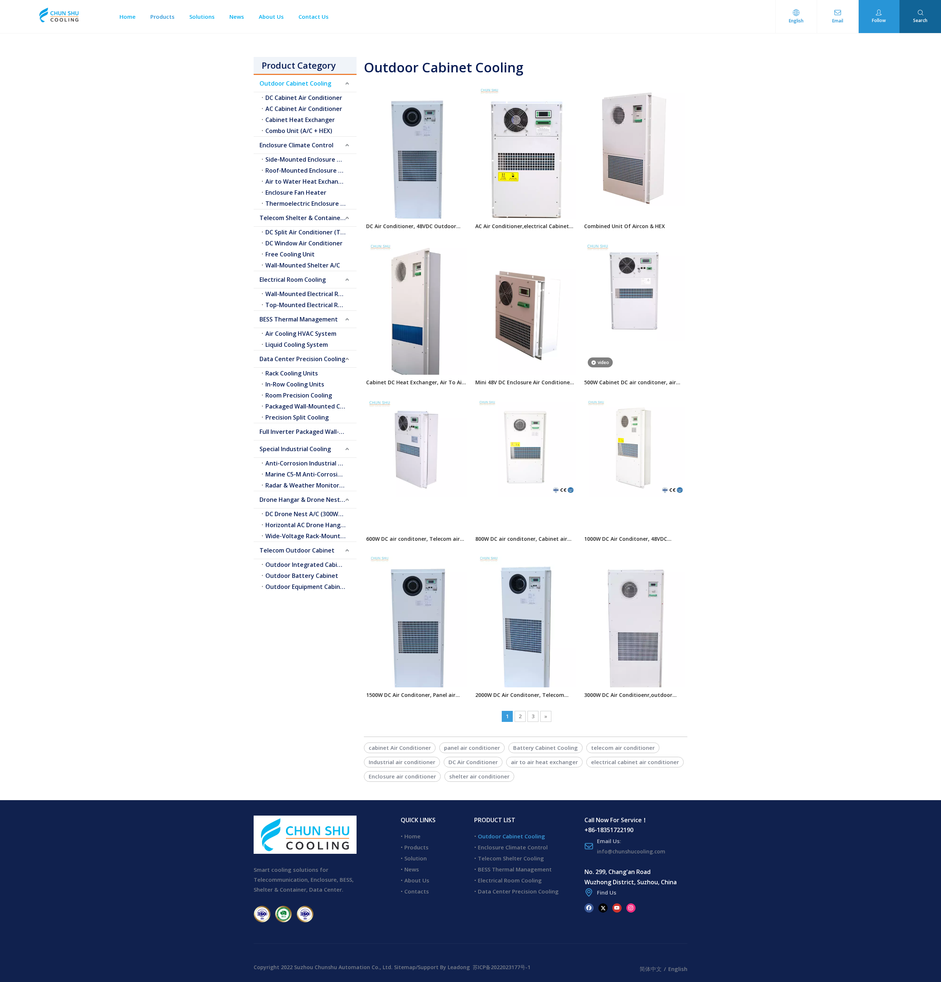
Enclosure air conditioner (402, 776)
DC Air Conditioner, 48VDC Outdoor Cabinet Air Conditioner (411, 226)
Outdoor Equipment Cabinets (307, 587)
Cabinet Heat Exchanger (300, 120)
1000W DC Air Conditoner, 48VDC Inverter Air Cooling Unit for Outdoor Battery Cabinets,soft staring (631, 539)
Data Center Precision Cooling (302, 359)
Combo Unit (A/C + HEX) (298, 131)
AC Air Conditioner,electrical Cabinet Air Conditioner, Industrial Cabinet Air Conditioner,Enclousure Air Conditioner (525, 226)
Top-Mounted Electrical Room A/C (311, 305)
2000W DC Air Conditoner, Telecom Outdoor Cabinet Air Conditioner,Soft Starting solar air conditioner (523, 695)
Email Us (608, 841)
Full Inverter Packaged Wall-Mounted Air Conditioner (308, 432)
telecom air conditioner (623, 747)
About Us (271, 16)
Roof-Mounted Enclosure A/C (306, 170)
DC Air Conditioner (473, 762)
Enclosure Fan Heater (295, 192)
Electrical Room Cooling (293, 280)
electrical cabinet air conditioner (635, 762)
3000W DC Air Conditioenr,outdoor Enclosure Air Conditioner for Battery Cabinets (632, 695)
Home (127, 16)
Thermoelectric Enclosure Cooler (311, 203)
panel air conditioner (472, 747)
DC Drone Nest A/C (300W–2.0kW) (311, 514)
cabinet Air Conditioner (400, 747)
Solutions (202, 16)
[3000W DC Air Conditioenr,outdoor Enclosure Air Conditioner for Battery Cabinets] (634, 628)
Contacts (416, 891)
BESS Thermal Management (299, 319)
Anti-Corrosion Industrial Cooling (311, 463)
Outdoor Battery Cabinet (301, 576)
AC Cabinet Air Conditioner (303, 109)
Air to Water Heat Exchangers (308, 181)
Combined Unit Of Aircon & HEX (624, 226)
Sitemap (405, 967)
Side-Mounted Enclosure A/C (306, 159)
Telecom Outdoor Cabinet (297, 550)
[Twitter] (603, 908)
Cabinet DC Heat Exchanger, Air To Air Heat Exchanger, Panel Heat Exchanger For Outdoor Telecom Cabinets (416, 382)
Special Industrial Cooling (295, 449)
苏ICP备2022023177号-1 (501, 967)
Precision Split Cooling (297, 417)
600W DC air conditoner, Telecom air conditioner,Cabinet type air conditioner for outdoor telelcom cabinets (413, 539)
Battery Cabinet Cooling (545, 747)
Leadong (459, 967)
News (236, 16)
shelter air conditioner (479, 776)
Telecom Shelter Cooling (511, 858)
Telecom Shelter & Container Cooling (308, 218)
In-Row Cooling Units (294, 384)
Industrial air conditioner (402, 762)
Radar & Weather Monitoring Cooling (311, 485)
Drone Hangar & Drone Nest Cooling (308, 500)
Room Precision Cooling (298, 395)
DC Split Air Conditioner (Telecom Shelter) (311, 232)
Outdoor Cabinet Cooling (295, 83)
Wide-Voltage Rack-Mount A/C (308, 536)
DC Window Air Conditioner (304, 243)
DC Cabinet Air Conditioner (303, 98)
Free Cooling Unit (290, 254)
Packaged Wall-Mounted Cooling (311, 406)
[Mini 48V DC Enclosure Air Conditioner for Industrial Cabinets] (525, 315)
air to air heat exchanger (544, 762)
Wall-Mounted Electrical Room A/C (311, 294)
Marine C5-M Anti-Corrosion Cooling (311, 474)
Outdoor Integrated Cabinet (306, 565)
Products (162, 16)
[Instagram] (631, 908)
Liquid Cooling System (296, 345)
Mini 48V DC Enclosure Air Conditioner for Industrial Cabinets (523, 382)
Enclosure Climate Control (296, 145)
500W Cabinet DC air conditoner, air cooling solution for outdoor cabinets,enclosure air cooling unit (630, 382)
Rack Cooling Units (291, 373)
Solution (415, 858)
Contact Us (313, 16)
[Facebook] (589, 908)
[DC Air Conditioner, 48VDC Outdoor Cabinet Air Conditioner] (416, 158)
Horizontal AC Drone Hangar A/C (311, 525)
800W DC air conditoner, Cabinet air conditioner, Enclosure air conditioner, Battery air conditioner (524, 539)
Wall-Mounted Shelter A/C (302, 265)
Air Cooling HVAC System (300, 334)
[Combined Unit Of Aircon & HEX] (634, 144)
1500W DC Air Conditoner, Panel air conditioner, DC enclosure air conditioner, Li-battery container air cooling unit (413, 695)
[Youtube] (617, 908)
